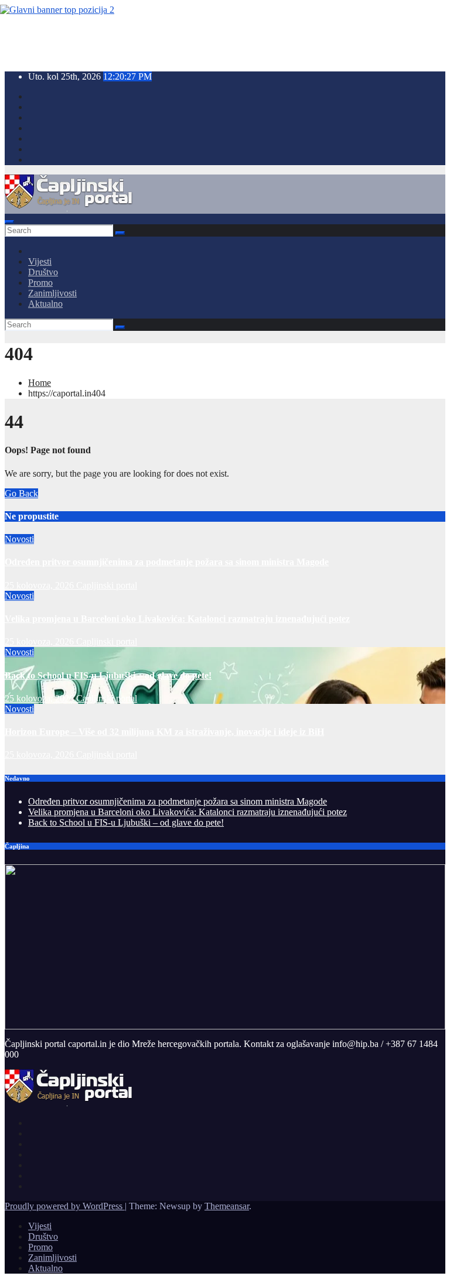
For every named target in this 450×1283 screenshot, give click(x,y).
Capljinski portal (106, 585)
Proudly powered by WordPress (65, 1206)
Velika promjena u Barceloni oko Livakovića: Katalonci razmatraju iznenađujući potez (177, 619)
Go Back (21, 493)
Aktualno (45, 304)
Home (39, 383)
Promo (40, 283)
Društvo (43, 272)
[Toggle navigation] (9, 222)
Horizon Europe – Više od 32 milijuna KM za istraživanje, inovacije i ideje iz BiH (164, 732)
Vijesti (40, 261)
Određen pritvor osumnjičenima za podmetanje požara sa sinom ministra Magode (167, 562)
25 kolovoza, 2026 (40, 585)
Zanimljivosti (52, 293)
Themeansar (226, 1206)
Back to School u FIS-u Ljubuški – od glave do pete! (108, 675)
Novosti (19, 539)
